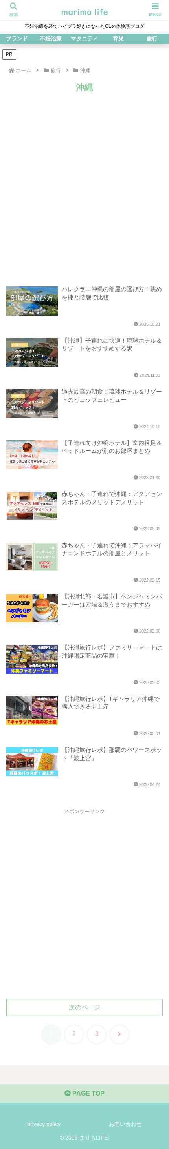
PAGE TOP (88, 1093)
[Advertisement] (84, 183)
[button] (152, 1003)
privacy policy (44, 1124)
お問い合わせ (125, 1124)
